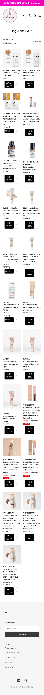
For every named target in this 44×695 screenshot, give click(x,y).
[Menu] (39, 15)
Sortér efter (8, 39)
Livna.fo (18, 687)
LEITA (7, 612)
